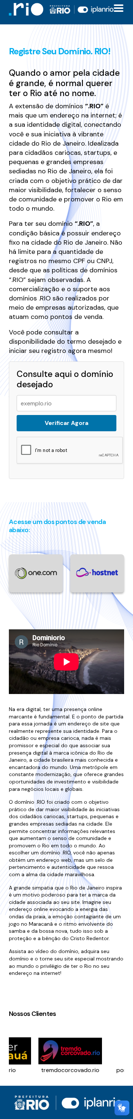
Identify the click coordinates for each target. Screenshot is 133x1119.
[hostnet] (97, 572)
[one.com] (36, 572)
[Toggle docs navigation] (118, 8)
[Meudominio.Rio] (26, 9)
